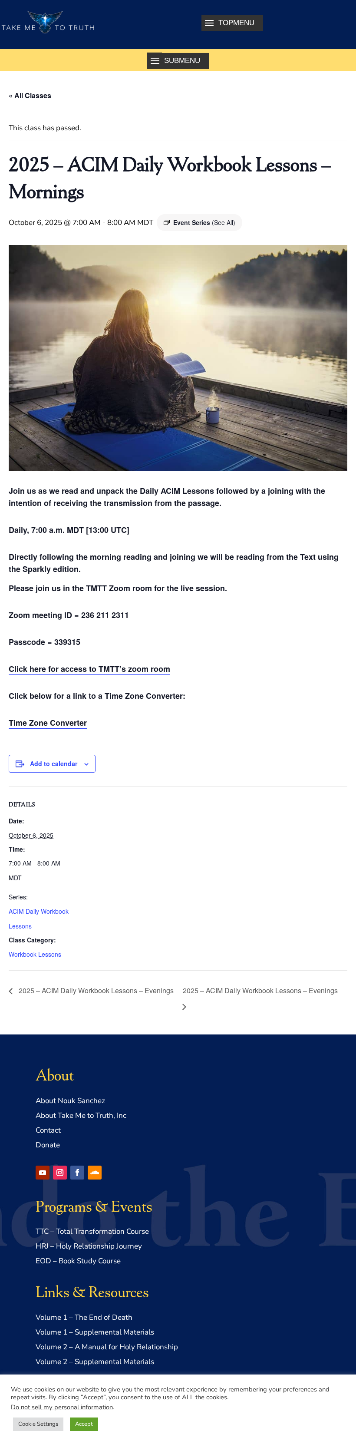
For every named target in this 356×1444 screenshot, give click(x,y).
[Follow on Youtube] (42, 1173)
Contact (48, 1130)
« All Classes (30, 95)
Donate (48, 1145)
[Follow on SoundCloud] (95, 1173)
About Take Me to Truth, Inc (81, 1115)
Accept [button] (84, 1424)
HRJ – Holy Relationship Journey (89, 1246)
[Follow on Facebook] (77, 1173)
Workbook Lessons (35, 954)
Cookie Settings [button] (38, 1424)
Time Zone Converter (48, 722)
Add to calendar (53, 763)
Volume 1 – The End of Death (84, 1317)
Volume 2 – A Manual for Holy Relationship (107, 1347)
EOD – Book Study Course (78, 1261)
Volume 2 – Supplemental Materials (95, 1362)
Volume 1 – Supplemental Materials (95, 1332)
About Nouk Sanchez (70, 1101)
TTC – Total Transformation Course (92, 1231)
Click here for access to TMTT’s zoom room (89, 668)
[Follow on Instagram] (60, 1173)
